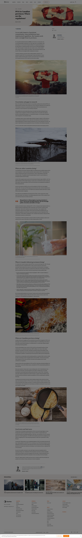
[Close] (80, 536)
